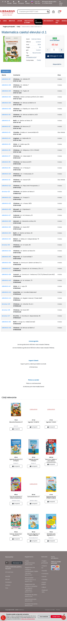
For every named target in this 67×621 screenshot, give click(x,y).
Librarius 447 (6, 316)
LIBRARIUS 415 (6, 144)
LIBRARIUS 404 (6, 97)
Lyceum (38, 42)
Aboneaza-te (17, 563)
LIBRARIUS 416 (6, 150)
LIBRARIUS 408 (6, 109)
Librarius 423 (6, 192)
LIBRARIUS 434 (6, 251)
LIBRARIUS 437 (6, 268)
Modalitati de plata (31, 595)
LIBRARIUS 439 (6, 322)
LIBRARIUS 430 (6, 233)
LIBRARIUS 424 (6, 197)
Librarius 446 (6, 310)
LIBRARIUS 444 (6, 298)
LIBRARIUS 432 (6, 239)
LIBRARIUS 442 (6, 292)
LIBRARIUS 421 (6, 180)
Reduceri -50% (44, 591)
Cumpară (16, 429)
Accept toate (56, 616)
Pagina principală (9, 27)
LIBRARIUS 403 (6, 91)
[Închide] (64, 614)
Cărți (18, 27)
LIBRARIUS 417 (6, 156)
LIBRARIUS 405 (6, 103)
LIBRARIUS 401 (6, 79)
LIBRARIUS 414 (6, 138)
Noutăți (9, 3)
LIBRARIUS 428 (6, 221)
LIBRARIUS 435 (6, 257)
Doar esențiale (44, 616)
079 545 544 (9, 572)
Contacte (21, 3)
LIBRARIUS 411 (6, 120)
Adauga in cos (55, 56)
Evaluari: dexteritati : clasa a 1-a (16, 534)
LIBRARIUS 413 (6, 132)
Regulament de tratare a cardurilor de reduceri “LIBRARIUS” (31, 587)
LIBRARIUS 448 (6, 328)
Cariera (27, 3)
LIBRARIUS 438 (6, 274)
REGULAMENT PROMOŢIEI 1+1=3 (30, 579)
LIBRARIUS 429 (6, 227)
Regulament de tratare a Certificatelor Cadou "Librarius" (31, 570)
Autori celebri (43, 583)
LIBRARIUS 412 (6, 126)
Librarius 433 (6, 245)
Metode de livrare (30, 599)
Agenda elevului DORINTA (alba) (51, 497)
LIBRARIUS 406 (6, 85)
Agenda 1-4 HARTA (33, 422)
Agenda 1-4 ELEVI (51, 422)
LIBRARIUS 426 (6, 209)
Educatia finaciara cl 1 (16, 422)
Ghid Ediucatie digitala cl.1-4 (51, 534)
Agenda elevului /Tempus (33, 460)
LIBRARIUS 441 (6, 286)
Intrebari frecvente (31, 604)
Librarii (15, 3)
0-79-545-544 (37, 2)
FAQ (6, 588)
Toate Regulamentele (30, 562)
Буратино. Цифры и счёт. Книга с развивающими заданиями (51, 460)
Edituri (44, 587)
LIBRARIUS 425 (6, 203)
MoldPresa (21, 610)
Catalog (44, 579)
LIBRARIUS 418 (6, 162)
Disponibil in (57, 64)
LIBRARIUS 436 (6, 263)
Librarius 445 (6, 304)
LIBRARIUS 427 (6, 215)
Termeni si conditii (50, 610)
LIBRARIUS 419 (6, 168)
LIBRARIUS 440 (6, 280)
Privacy (58, 610)
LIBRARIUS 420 (6, 174)
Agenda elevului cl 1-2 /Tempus (15, 460)
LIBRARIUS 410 (6, 115)
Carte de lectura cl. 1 (33, 496)
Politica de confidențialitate (28, 619)
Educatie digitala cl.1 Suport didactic (33, 534)
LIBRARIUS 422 (6, 186)
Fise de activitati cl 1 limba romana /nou (16, 497)
